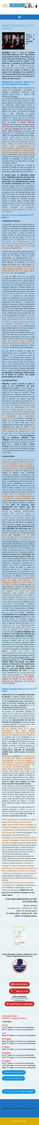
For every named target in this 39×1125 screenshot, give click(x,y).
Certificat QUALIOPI (19, 927)
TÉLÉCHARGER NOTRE (18, 1091)
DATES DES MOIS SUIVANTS (14, 1072)
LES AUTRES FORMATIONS (13, 1078)
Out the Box (22, 1121)
